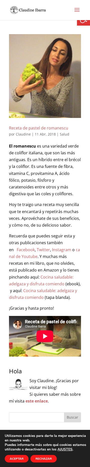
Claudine (23, 134)
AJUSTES (65, 449)
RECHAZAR (44, 459)
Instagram (61, 249)
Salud (64, 134)
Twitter (43, 249)
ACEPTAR (17, 459)
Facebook (26, 249)
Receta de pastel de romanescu (38, 128)
